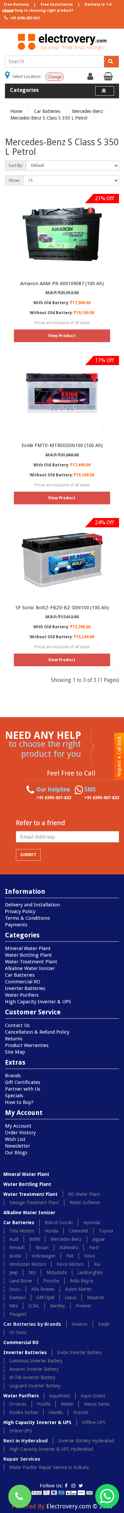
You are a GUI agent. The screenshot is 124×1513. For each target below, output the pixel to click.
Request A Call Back (119, 756)
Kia (97, 1264)
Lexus (70, 1297)
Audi (14, 1239)
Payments (16, 925)
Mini (13, 1305)
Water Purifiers (22, 995)
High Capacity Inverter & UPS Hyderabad (51, 1449)
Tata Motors (21, 1231)
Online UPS (20, 1430)
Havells (56, 1412)
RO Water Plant (84, 1194)
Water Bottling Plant (28, 955)
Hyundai (91, 1222)
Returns (13, 1039)
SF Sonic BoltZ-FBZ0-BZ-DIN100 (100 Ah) (62, 608)
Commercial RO (22, 982)
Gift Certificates (22, 1082)
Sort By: (16, 165)
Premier (83, 1305)
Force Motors (70, 1264)
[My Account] (91, 78)
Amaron (80, 1324)
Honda (51, 1231)
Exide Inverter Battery (79, 1352)
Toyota (106, 1231)
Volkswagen (44, 1256)
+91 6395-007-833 (24, 18)
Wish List (15, 1139)
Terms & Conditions (27, 918)
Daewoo (17, 1297)
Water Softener (84, 1202)
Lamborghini (90, 1272)
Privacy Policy (20, 911)
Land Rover (20, 1280)
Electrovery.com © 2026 (79, 1506)
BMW (34, 1239)
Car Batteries (47, 111)
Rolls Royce (81, 1280)
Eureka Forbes (23, 1412)
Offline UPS (93, 1422)
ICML (33, 1305)
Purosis (80, 1412)
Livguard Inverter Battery (35, 1385)
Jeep (13, 1272)
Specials (14, 1096)
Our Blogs (16, 1153)
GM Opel (45, 1297)
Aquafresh (59, 1395)
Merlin (67, 1404)
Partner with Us (22, 1089)
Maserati (95, 1297)
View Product (61, 335)
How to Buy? (19, 1102)
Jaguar (98, 1239)
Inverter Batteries (25, 988)
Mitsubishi (56, 1272)
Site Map (15, 1052)
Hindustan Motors (27, 1264)
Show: (14, 180)
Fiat (69, 1256)
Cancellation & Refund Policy (37, 1032)
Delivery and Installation (32, 905)
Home (16, 111)
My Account (18, 1126)
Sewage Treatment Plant (34, 1202)
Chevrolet (78, 1231)
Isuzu (15, 1289)
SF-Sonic (18, 1332)
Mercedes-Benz (87, 111)
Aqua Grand (93, 1395)
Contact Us (17, 1025)
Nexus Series (97, 1404)
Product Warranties (27, 1045)
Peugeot (17, 1314)
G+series (17, 1404)
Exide (103, 1324)
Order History (20, 1133)
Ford (93, 1247)
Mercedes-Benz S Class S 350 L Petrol (48, 118)
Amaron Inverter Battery (34, 1369)
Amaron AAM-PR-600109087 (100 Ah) (62, 283)
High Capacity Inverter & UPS (38, 1002)
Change (55, 77)
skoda (15, 1256)
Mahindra (68, 1247)
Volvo (89, 1256)
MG (32, 1272)
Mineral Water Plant (28, 948)
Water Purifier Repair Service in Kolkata (49, 1467)
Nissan (42, 1247)
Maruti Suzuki (59, 1222)
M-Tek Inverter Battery (32, 1377)
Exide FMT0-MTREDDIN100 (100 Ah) (62, 445)
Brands (13, 1076)
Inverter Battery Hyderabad (86, 1440)
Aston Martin (78, 1289)
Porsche (51, 1280)
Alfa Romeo (43, 1289)
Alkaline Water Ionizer (30, 968)
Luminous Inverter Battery (35, 1360)
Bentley (57, 1305)
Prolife (43, 1404)
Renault (17, 1247)
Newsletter (17, 1146)
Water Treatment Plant (31, 962)
